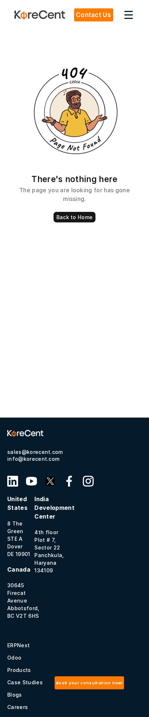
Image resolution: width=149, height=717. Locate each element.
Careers (17, 707)
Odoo (14, 657)
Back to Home (74, 217)
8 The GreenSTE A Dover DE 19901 (18, 526)
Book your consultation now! (89, 683)
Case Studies (25, 682)
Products (19, 670)
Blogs (14, 695)
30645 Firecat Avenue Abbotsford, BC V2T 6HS (23, 592)
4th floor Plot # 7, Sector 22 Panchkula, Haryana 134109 (54, 534)
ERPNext (18, 645)
